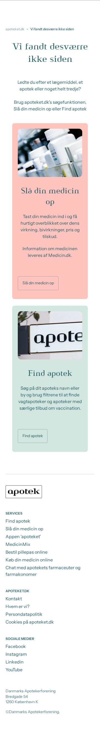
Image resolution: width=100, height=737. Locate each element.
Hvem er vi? (17, 606)
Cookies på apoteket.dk (30, 622)
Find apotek (32, 435)
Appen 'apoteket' (23, 536)
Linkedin (15, 662)
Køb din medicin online (29, 560)
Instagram (16, 654)
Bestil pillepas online (27, 552)
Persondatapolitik (24, 614)
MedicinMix (18, 544)
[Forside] (50, 492)
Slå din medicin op (38, 282)
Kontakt (14, 598)
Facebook (16, 646)
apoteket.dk (15, 29)
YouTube (14, 669)
